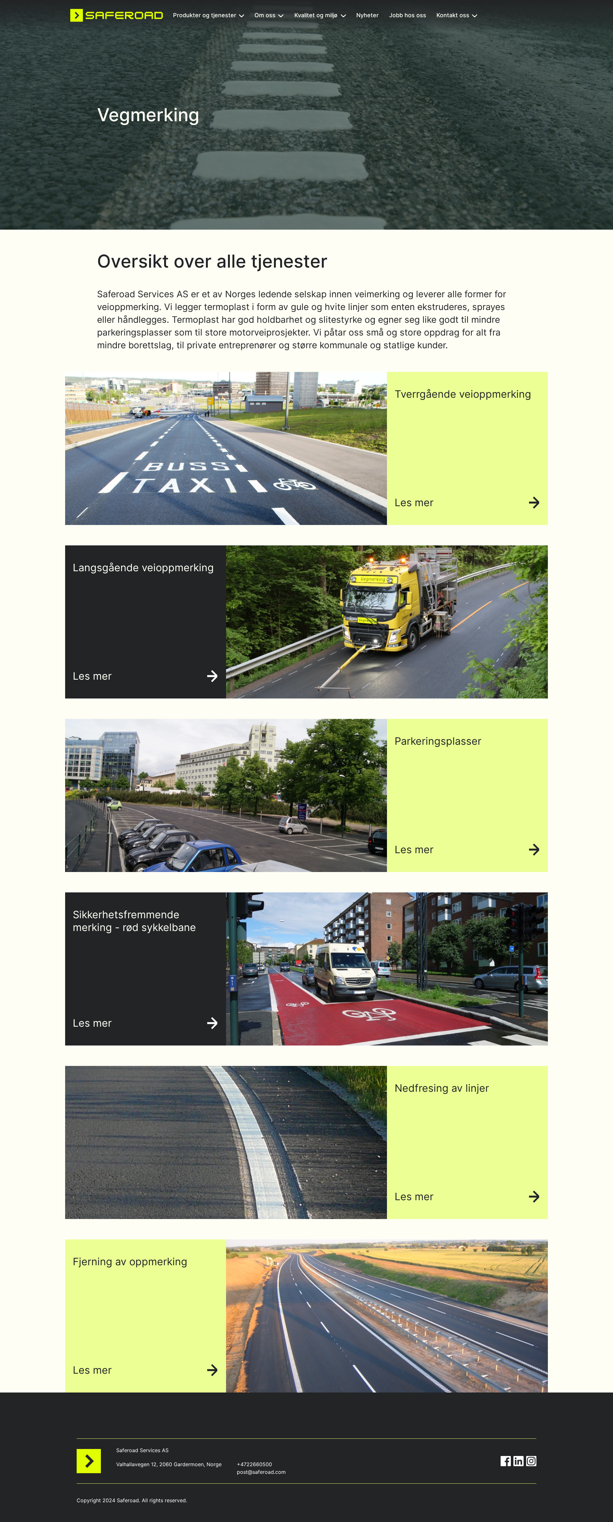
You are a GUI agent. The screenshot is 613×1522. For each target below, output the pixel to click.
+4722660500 (254, 1464)
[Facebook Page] (506, 1461)
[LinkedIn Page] (518, 1461)
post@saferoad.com (261, 1472)
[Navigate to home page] (116, 15)
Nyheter (367, 16)
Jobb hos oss (407, 16)
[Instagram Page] (531, 1461)
